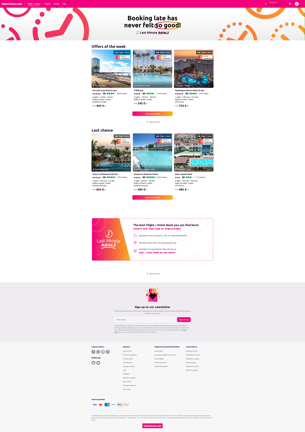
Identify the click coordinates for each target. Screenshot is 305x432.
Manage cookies (129, 366)
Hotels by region (192, 370)
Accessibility (159, 359)
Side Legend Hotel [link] (183, 174)
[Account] (298, 3)
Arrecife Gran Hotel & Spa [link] (104, 90)
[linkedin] (103, 352)
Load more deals (152, 114)
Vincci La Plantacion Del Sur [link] (105, 174)
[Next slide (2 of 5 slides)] (128, 69)
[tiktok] (108, 352)
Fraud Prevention (160, 363)
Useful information (161, 366)
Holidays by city (191, 351)
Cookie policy (128, 363)
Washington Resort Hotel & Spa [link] (189, 90)
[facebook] (93, 352)
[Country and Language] (290, 3)
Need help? (158, 351)
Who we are (127, 351)
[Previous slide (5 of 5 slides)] (94, 69)
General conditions (130, 355)
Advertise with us (129, 385)
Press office (127, 382)
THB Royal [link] (138, 90)
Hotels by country (192, 366)
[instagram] (98, 352)
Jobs (125, 370)
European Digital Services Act (165, 355)
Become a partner (129, 378)
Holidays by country (193, 355)
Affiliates (126, 374)
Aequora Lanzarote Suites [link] (146, 174)
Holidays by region (192, 359)
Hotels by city (191, 363)
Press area (127, 389)
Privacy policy (128, 359)
